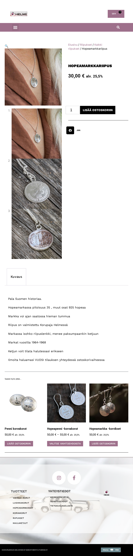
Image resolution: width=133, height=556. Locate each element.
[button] (15, 27)
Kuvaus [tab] (16, 277)
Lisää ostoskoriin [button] (19, 443)
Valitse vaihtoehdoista (65, 443)
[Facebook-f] (74, 478)
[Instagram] (59, 478)
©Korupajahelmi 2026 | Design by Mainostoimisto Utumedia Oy (25, 550)
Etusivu (73, 44)
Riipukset (86, 44)
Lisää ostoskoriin (98, 110)
